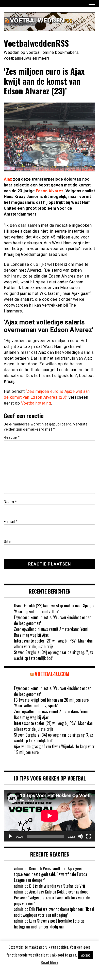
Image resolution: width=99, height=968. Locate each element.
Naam (10, 502)
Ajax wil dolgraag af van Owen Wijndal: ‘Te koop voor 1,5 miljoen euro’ (54, 749)
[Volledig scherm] (88, 836)
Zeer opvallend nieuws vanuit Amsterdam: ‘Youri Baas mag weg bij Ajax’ (51, 632)
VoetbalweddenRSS (36, 43)
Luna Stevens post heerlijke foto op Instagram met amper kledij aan (49, 924)
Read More (49, 962)
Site (7, 541)
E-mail (11, 522)
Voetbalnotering (36, 403)
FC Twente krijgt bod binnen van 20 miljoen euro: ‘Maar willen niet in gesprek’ (51, 703)
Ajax (8, 179)
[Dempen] (80, 836)
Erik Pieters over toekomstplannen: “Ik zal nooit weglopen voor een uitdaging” (54, 912)
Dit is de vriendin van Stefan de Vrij (57, 886)
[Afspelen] (10, 836)
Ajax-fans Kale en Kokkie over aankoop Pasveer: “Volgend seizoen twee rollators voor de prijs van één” (52, 898)
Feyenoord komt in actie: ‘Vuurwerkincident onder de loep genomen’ (52, 620)
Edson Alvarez (49, 190)
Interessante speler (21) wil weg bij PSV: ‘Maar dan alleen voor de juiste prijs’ (53, 644)
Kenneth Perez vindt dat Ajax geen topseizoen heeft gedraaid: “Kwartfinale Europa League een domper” (50, 874)
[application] (49, 815)
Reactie (12, 437)
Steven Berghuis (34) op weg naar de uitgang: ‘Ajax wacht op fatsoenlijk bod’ (53, 655)
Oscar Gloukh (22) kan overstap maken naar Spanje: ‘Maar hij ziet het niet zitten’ (54, 608)
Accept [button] (85, 955)
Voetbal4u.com (52, 674)
